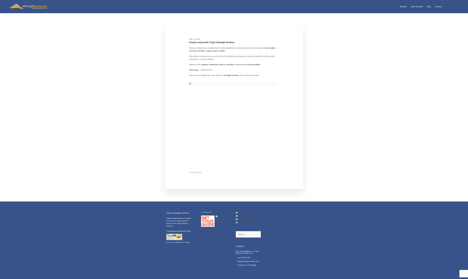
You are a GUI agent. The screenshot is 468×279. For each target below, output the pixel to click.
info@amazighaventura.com (247, 261)
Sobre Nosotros (417, 6)
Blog (429, 6)
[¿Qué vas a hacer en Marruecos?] (221, 221)
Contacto (438, 6)
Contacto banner (195, 172)
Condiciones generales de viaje (178, 231)
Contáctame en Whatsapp (246, 265)
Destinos (403, 6)
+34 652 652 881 (243, 258)
